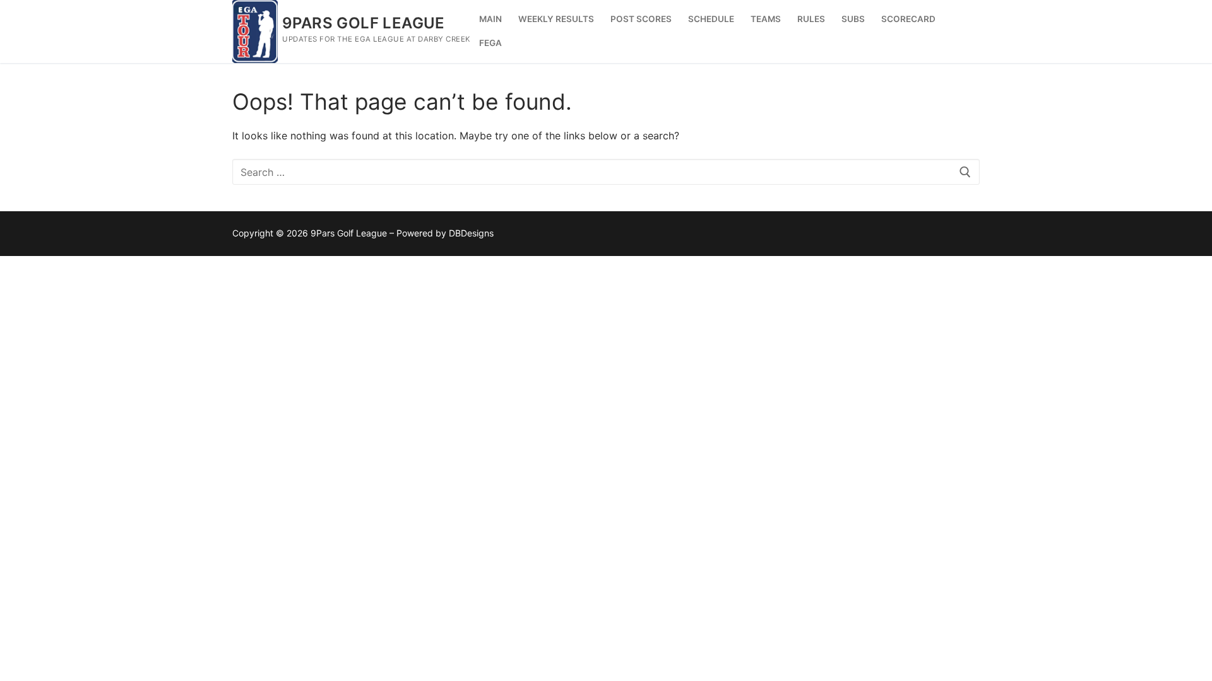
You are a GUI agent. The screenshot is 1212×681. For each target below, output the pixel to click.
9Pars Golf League (363, 23)
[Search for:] (606, 172)
